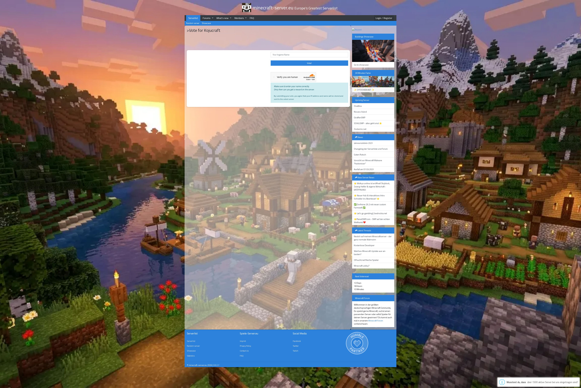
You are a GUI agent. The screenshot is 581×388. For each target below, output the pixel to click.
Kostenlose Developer (364, 245)
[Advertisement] (227, 164)
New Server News (365, 177)
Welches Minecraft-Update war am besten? (369, 252)
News (360, 137)
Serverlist (193, 18)
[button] (212, 18)
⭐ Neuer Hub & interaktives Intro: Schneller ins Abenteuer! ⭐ (369, 197)
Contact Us (244, 350)
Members (239, 18)
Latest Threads (364, 230)
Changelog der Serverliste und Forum (371, 148)
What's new (222, 18)
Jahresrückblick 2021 (363, 143)
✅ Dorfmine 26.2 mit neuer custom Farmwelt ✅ (370, 206)
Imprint (243, 341)
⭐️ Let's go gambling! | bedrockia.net (370, 213)
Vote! (309, 63)
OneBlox (358, 106)
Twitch (295, 350)
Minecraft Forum (375, 320)
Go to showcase (361, 64)
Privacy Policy (245, 345)
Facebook (297, 341)
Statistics (191, 355)
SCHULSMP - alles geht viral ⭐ (368, 123)
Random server (192, 23)
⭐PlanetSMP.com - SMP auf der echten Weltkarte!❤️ (372, 220)
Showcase (206, 23)
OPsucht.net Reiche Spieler (366, 260)
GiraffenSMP (359, 117)
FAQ (252, 18)
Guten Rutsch (360, 154)
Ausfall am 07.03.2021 (364, 169)
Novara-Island (360, 111)
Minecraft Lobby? (361, 265)
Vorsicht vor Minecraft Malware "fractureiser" (368, 162)
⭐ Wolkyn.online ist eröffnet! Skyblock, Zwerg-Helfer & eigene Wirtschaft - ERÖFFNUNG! (372, 186)
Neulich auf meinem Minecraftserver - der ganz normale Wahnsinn (373, 238)
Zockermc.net (360, 129)
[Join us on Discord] (356, 29)
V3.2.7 (216, 365)
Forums (206, 18)
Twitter (296, 345)
